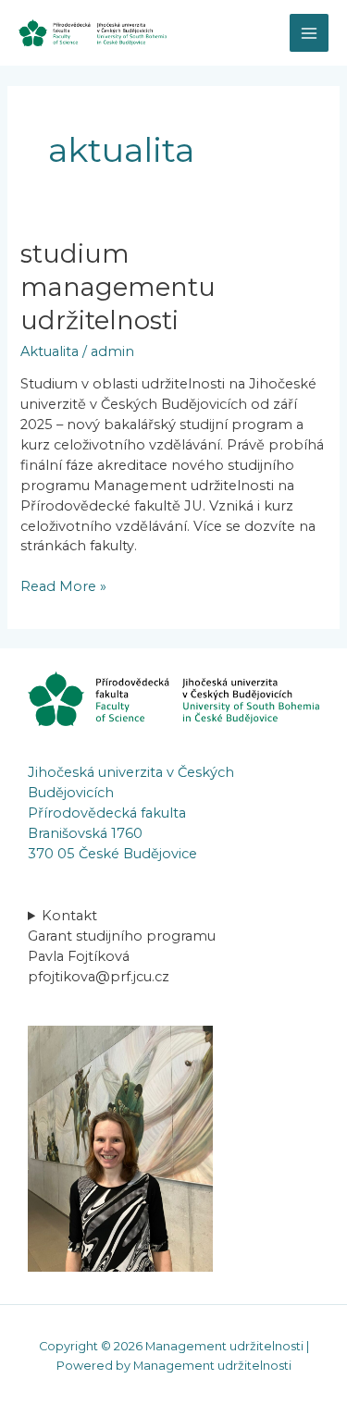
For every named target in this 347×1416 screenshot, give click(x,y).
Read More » (63, 586)
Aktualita (49, 351)
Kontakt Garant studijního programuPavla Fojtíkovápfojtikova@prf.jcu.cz (122, 946)
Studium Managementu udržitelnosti (118, 287)
